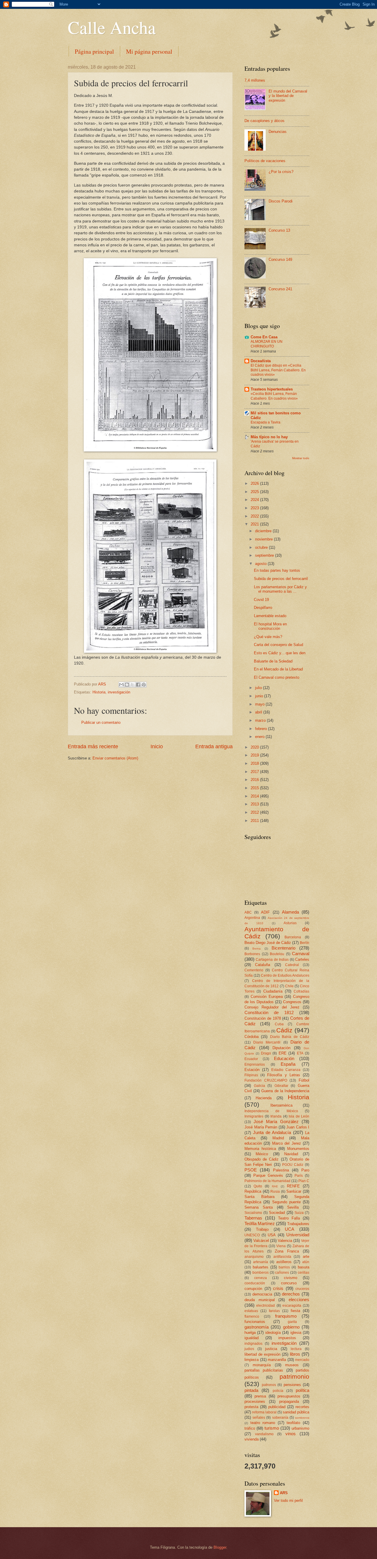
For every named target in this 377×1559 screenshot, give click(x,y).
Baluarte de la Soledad (273, 661)
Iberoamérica (281, 1105)
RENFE (293, 1186)
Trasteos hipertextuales (272, 389)
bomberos (260, 1272)
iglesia (295, 1332)
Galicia (259, 1085)
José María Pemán (260, 1127)
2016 (255, 779)
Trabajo (262, 1229)
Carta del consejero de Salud (278, 644)
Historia (98, 692)
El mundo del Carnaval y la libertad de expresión (288, 96)
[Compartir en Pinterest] (144, 685)
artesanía (260, 1262)
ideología (273, 1332)
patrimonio (294, 1376)
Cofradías (301, 991)
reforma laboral (264, 1412)
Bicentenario (283, 947)
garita (292, 1322)
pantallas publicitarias (263, 1370)
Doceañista (261, 361)
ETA (300, 1053)
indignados (253, 1343)
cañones (282, 1272)
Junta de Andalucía (272, 1132)
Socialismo (253, 1212)
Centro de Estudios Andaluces (285, 975)
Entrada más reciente (93, 746)
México (262, 1154)
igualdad (251, 1338)
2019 (255, 755)
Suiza (299, 1212)
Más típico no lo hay (269, 437)
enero (260, 736)
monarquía (262, 1365)
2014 (255, 796)
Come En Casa (264, 337)
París (299, 1175)
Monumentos (298, 1148)
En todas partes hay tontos (277, 570)
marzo (261, 720)
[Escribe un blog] (127, 685)
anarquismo (254, 1256)
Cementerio (253, 970)
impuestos (287, 1338)
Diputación (281, 1048)
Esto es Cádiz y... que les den (279, 653)
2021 (255, 524)
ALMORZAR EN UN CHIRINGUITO (266, 344)
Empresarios (254, 1064)
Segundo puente (286, 1202)
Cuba (279, 1024)
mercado (302, 1360)
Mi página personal (149, 51)
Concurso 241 (280, 289)
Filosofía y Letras (283, 1075)
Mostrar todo (300, 458)
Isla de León (299, 1116)
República (252, 1191)
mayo (260, 704)
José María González (276, 1121)
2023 (255, 508)
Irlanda (276, 1116)
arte (306, 1256)
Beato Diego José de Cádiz (267, 942)
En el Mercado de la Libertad (278, 669)
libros (295, 1354)
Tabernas (253, 1217)
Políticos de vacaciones (264, 161)
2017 (255, 771)
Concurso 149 (280, 259)
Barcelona (293, 937)
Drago (266, 1053)
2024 (255, 499)
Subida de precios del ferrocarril (281, 578)
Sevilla (293, 1207)
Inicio (157, 746)
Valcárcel (261, 1240)
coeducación (254, 1283)
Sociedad (277, 1212)
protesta (251, 1407)
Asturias (290, 923)
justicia (271, 1349)
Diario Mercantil (266, 1042)
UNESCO (252, 1235)
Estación (251, 1069)
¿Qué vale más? (268, 637)
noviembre (264, 539)
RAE (275, 1186)
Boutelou (277, 954)
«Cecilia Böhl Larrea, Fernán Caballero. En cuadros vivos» (274, 396)
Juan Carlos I (297, 1127)
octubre (262, 547)
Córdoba (251, 1036)
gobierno (291, 1326)
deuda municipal (259, 1300)
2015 (255, 788)
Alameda (290, 911)
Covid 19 (261, 599)
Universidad (297, 1234)
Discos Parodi (280, 201)
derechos (291, 1293)
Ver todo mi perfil (288, 1500)
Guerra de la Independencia (285, 1091)
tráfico (249, 1428)
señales (258, 1417)
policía (278, 1390)
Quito (258, 1186)
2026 (255, 483)
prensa (260, 1396)
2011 (255, 820)
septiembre (265, 555)
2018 (255, 763)
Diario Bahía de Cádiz (289, 1037)
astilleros (284, 1262)
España (288, 1064)
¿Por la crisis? (281, 171)
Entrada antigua (214, 746)
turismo (271, 1428)
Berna (256, 948)
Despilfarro (263, 607)
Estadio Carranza (286, 1070)
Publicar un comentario (100, 722)
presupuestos (288, 1396)
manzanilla (277, 1359)
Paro (305, 1170)
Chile (289, 986)
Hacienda (264, 1098)
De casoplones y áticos (264, 120)
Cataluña (262, 965)
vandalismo (264, 1434)
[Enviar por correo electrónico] (121, 685)
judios (249, 1349)
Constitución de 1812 (269, 1012)
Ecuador (251, 1059)
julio (259, 687)
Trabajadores (298, 1224)
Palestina (281, 1170)
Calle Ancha (112, 27)
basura (303, 1267)
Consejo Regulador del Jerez (272, 1007)
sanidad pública (296, 1412)
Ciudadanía (272, 991)
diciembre (264, 531)
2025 (255, 492)
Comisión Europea (267, 996)
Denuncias (278, 131)
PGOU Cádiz (292, 1164)
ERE (283, 1053)
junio (259, 696)
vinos (290, 1433)
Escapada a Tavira (265, 422)
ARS (284, 1493)
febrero (261, 728)
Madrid (278, 1138)
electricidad (265, 1305)
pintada (251, 1390)
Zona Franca (287, 1251)
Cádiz (284, 1030)
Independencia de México (271, 1111)
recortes (302, 1407)
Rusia (275, 1191)
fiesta (295, 1310)
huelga (250, 1332)
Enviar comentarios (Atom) (115, 758)
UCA (289, 1229)
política (302, 1390)
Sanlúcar (293, 1191)
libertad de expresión (262, 1354)
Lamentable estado (270, 616)
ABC (248, 912)
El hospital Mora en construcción (270, 626)
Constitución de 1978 (262, 1018)
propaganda (289, 1401)
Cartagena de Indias (272, 959)
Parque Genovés (268, 1175)
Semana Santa (258, 1207)
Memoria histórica (260, 1148)
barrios (284, 1267)
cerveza (260, 1278)
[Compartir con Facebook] (138, 685)
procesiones (254, 1401)
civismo (290, 1277)
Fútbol (304, 1080)
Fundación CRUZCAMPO (265, 1080)
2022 (255, 516)
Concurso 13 (279, 230)
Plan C (303, 1181)
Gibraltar (281, 1085)
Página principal (94, 51)
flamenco (251, 1316)
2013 (255, 804)
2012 (255, 812)
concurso (289, 1283)
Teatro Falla (289, 1218)
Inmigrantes (253, 1116)
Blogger (220, 1547)
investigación (119, 692)
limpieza (251, 1359)
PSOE (250, 1169)
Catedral (292, 965)
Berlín (304, 943)
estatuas (251, 1311)
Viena (281, 1246)
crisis (278, 1288)
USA (272, 1235)
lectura (296, 1349)
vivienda (251, 1439)
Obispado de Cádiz (261, 1159)
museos (292, 1365)
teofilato (293, 1422)
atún (305, 1262)
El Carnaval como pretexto (276, 677)
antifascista (282, 1256)
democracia (262, 1294)
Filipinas (251, 1075)
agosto (261, 563)
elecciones (299, 1299)
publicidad (276, 1407)
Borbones (252, 954)
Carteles (302, 959)
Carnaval (300, 953)
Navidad (291, 1154)
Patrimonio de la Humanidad (267, 1181)
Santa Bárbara (259, 1196)
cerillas (303, 1272)
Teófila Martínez (259, 1223)
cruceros (302, 1289)
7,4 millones (254, 80)
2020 (255, 747)
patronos (269, 1385)
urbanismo (300, 1428)
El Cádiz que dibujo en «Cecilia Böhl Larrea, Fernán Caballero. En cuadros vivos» (278, 370)
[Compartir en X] (132, 685)
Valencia (285, 1240)
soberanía (280, 1417)
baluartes (260, 1267)
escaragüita (291, 1305)
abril (259, 712)
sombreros (302, 1417)
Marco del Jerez (286, 1143)
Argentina (252, 917)
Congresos (292, 1002)
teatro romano (262, 1422)
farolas (274, 1311)
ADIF (265, 912)
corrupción (253, 1288)
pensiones (292, 1384)
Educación (284, 1058)
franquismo (286, 1316)
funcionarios (254, 1321)
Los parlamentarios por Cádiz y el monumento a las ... (280, 589)
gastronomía (256, 1326)
